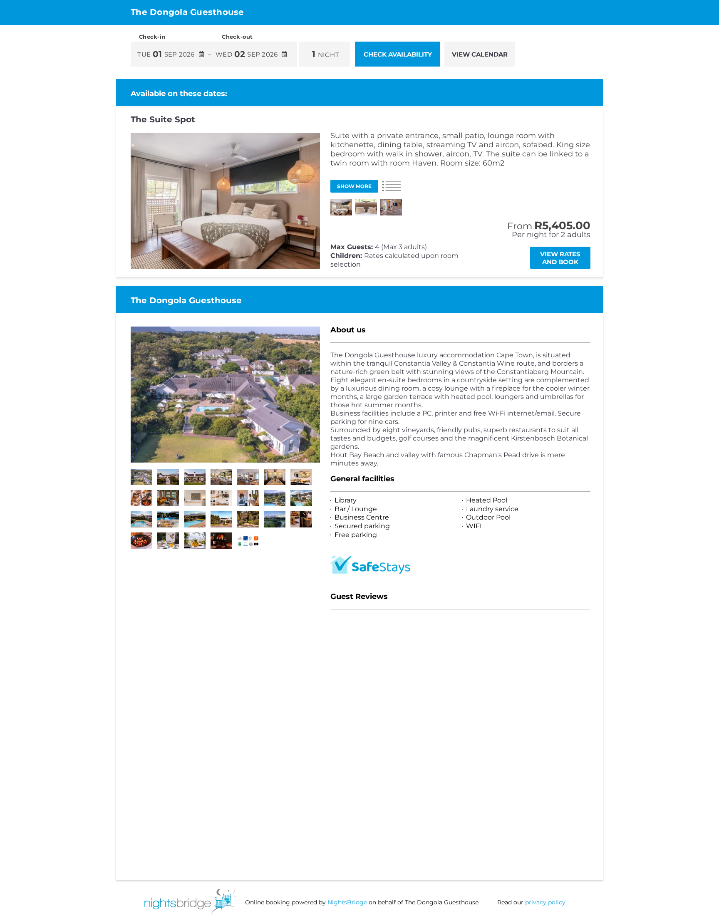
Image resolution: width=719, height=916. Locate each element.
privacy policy (545, 902)
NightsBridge (347, 902)
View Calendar (480, 54)
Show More (354, 186)
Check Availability (398, 54)
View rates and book (560, 258)
